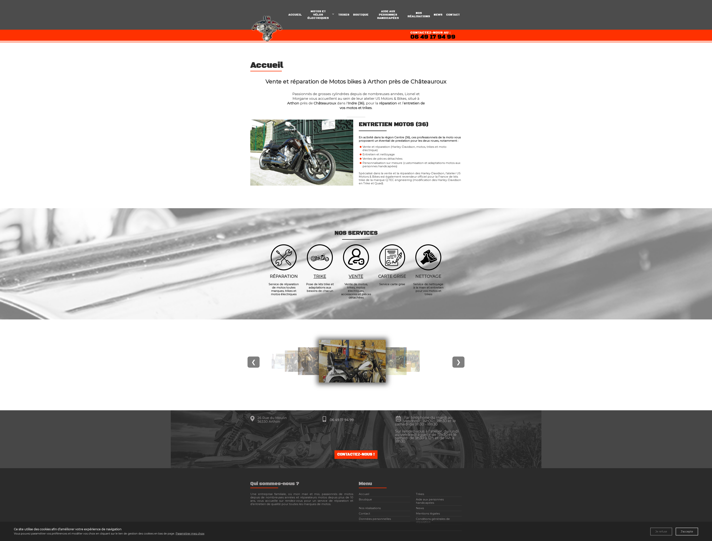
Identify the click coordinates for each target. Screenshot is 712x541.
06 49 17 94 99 (432, 37)
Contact (453, 15)
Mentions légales (428, 513)
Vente (356, 276)
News (438, 15)
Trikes (343, 15)
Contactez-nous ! (356, 454)
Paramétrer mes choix (190, 533)
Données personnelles (375, 519)
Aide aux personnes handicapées (388, 15)
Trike (320, 276)
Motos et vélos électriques (318, 15)
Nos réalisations (419, 14)
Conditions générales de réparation (433, 520)
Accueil (295, 15)
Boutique (360, 15)
